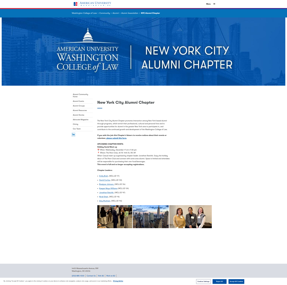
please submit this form (116, 138)
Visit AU (101, 276)
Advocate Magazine (80, 120)
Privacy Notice (118, 281)
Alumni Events (78, 101)
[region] (143, 281)
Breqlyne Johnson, (106, 184)
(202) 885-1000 (78, 276)
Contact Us (91, 276)
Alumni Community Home (80, 95)
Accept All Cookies (236, 281)
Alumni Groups (79, 106)
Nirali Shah (103, 197)
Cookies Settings (203, 281)
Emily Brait (103, 176)
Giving (75, 124)
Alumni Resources (80, 110)
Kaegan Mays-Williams (108, 188)
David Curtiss (104, 180)
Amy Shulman (104, 201)
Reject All (219, 281)
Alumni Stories (78, 115)
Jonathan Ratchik (106, 193)
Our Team (77, 129)
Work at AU (110, 276)
